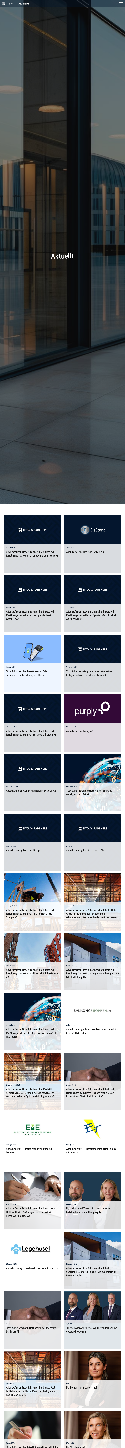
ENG (113, 4)
